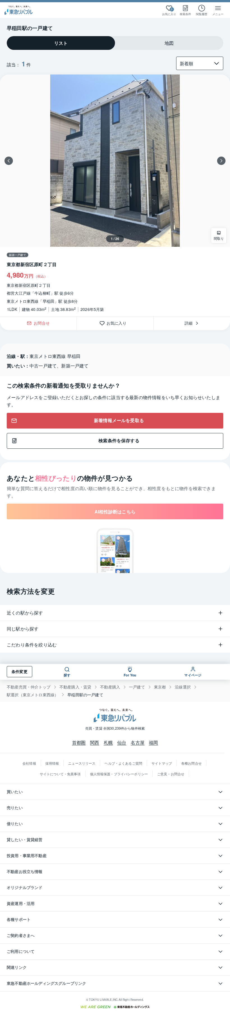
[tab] (61, 43)
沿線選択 (183, 687)
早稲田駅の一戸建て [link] (85, 694)
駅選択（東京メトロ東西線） (32, 694)
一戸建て (137, 687)
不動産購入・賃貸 (75, 687)
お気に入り (118, 323)
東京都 (160, 687)
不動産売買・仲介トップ (28, 687)
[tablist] (115, 43)
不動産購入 (110, 687)
